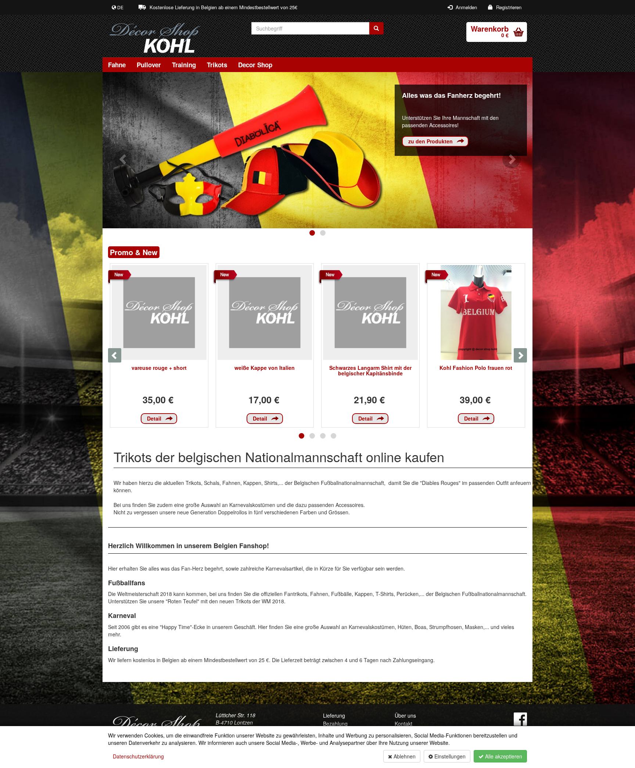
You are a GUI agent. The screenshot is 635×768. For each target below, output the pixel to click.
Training (184, 64)
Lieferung (334, 715)
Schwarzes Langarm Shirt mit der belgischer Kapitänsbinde (370, 370)
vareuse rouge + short (159, 367)
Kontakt (403, 723)
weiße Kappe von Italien (264, 367)
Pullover (149, 64)
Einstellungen (449, 756)
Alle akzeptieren (503, 756)
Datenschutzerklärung (138, 756)
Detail (154, 418)
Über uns (405, 715)
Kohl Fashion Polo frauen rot (476, 367)
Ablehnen (404, 756)
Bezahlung (335, 723)
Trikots (217, 64)
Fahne (117, 64)
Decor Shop (255, 64)
